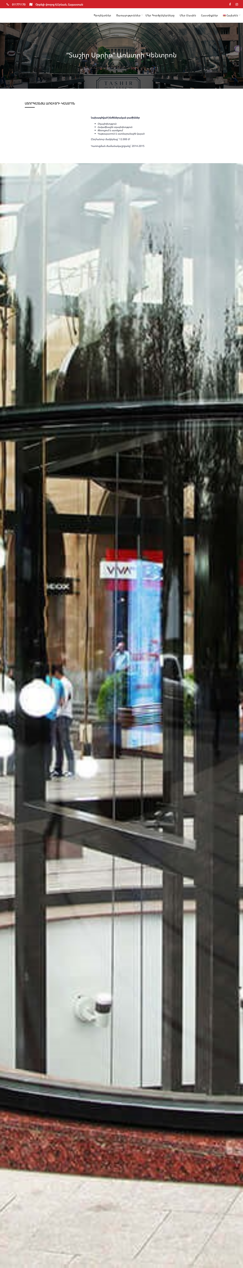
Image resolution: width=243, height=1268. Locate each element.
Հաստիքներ (209, 15)
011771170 (18, 4)
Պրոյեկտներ (102, 15)
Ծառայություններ (128, 15)
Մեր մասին (188, 15)
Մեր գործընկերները (160, 15)
